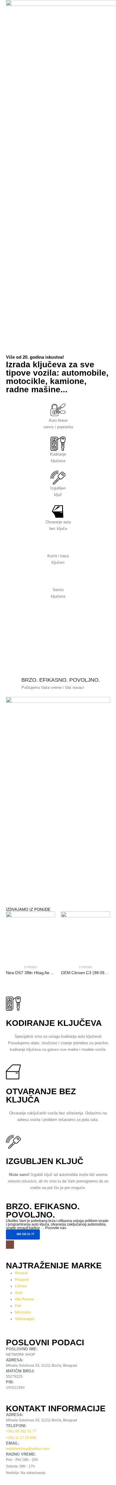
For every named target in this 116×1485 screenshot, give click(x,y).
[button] (93, 330)
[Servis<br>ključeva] (58, 579)
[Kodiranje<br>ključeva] (58, 443)
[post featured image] (30, 935)
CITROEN (30, 967)
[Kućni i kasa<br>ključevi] (58, 545)
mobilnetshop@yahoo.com (27, 1449)
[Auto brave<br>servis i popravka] (58, 409)
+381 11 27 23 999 (21, 1438)
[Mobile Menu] (105, 334)
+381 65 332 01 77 (21, 1431)
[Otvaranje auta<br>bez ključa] (58, 511)
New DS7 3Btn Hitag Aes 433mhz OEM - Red (48, 972)
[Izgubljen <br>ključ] (58, 477)
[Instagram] (10, 1244)
